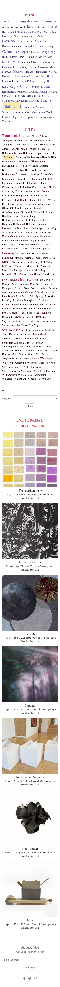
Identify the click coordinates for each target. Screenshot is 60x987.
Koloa (5, 240)
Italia (15, 61)
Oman (35, 76)
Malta (52, 67)
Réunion (53, 91)
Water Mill (8, 362)
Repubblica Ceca (40, 87)
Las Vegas (7, 248)
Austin (33, 149)
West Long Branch (11, 367)
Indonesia (14, 56)
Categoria (6, 398)
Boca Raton (8, 165)
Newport (48, 279)
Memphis (30, 257)
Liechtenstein (47, 62)
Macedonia (43, 67)
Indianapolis (38, 228)
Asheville (33, 144)
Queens (13, 312)
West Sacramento (11, 371)
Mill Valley (47, 262)
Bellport (38, 153)
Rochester (41, 317)
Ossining (49, 292)
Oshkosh (39, 292)
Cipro (40, 32)
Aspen (52, 144)
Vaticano (38, 117)
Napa (44, 270)
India (5, 57)
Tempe (38, 350)
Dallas (19, 191)
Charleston (36, 178)
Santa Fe (7, 334)
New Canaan (20, 274)
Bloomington (38, 161)
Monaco (29, 71)
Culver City (8, 191)
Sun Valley (7, 350)
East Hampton (18, 195)
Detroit (6, 195)
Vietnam (6, 120)
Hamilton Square (11, 216)
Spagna (46, 100)
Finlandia (28, 46)
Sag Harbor (8, 321)
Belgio (31, 26)
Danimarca (9, 41)
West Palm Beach (31, 367)
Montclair (46, 266)
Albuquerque (9, 140)
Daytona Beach (32, 191)
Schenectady (41, 338)
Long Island (45, 248)
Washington (47, 358)
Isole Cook (48, 56)
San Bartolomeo (10, 95)
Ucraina (6, 117)
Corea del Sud (10, 36)
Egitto (20, 41)
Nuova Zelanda (22, 76)
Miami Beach (19, 262)
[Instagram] (35, 978)
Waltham (34, 358)
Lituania (7, 67)
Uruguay (28, 117)
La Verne (23, 240)
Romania (33, 91)
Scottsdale (7, 342)
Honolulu (41, 224)
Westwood (26, 371)
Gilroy (5, 208)
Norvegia (7, 76)
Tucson (53, 350)
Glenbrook (15, 208)
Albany (43, 136)
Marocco (7, 71)
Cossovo (24, 36)
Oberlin (53, 288)
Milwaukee (19, 266)
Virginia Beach (10, 358)
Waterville (20, 362)
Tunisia (41, 112)
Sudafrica (29, 107)
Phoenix (6, 304)
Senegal (36, 95)
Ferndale (6, 200)
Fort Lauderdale (33, 200)
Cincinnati (7, 183)
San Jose (25, 330)
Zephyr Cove (45, 378)
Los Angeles (10, 253)
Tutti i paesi (10, 21)
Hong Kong (47, 51)
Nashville (7, 274)
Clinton (43, 183)
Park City (7, 300)
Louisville (25, 253)
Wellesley (32, 362)
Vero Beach (42, 354)
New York (25, 279)
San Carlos (22, 325)
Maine (45, 253)
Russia (43, 91)
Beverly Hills (49, 157)
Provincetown (44, 308)
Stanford (47, 346)
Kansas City (8, 236)
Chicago (48, 178)
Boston (27, 165)
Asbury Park (20, 144)
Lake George (8, 244)
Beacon (18, 153)
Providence (29, 308)
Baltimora (7, 153)
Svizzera (8, 112)
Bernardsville (23, 157)
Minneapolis (33, 266)
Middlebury (33, 262)
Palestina (6, 81)
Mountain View (31, 270)
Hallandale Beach (43, 212)
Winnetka (7, 378)
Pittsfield (39, 304)
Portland (50, 304)
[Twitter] (29, 978)
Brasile (52, 26)
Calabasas (21, 174)
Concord (36, 187)
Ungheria (17, 117)
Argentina (26, 21)
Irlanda (29, 56)
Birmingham (8, 161)
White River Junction (44, 371)
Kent (42, 236)
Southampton (9, 346)
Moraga (18, 270)
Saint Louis (21, 321)
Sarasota (6, 338)
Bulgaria (7, 32)
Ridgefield (7, 317)
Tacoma (29, 350)
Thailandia (30, 112)
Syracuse (19, 350)
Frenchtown (8, 204)
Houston (7, 228)
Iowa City (52, 228)
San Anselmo (49, 321)
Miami (6, 262)
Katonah (20, 236)
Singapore (8, 100)
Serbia (45, 95)
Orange (29, 292)
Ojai (4, 292)
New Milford (48, 274)
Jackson (6, 232)
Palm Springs (37, 296)
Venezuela (49, 117)
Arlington (7, 144)
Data (4, 390)
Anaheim (34, 140)
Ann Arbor (45, 140)
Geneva (49, 204)
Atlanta (15, 149)
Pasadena (18, 300)
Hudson (17, 228)
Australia (39, 21)
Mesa (52, 257)
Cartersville (8, 178)
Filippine (16, 46)
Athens (6, 149)
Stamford (37, 346)
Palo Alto (50, 296)
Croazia (32, 36)
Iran (22, 56)
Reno (21, 312)
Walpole (23, 358)
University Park (10, 354)
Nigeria (53, 71)
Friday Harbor (23, 204)
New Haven (34, 274)
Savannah (28, 338)
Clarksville (20, 183)
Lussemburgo (21, 67)
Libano (34, 62)
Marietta (19, 257)
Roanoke (30, 317)
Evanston (32, 195)
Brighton (6, 170)
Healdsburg (31, 220)
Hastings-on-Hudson (13, 220)
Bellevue (27, 153)
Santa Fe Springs (22, 334)
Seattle (18, 342)
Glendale (37, 208)
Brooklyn (18, 170)
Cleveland (32, 183)
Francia (40, 45)
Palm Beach (8, 296)
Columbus (25, 187)
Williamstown (9, 374)
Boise (19, 165)
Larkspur (45, 244)
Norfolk (34, 284)
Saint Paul (35, 321)
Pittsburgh (28, 304)
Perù (23, 81)
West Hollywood (47, 362)
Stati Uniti (12, 106)
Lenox (17, 248)
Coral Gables (49, 187)
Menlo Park (42, 257)
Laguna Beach (37, 240)
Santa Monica (40, 334)
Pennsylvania (31, 300)
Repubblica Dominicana (15, 91)
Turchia (50, 112)
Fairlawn (42, 195)
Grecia (35, 52)
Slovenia (34, 100)
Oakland (42, 288)
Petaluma (43, 300)
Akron (34, 136)
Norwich (18, 288)
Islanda (38, 56)
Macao (33, 67)
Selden (26, 342)
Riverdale (19, 317)
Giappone (24, 52)
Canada (18, 31)
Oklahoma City (16, 292)
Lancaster (22, 244)
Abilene (26, 136)
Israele (6, 62)
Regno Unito (18, 86)
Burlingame (8, 174)
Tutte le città (11, 135)
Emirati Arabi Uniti (36, 41)
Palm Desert (22, 296)
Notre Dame (30, 288)
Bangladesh (20, 26)
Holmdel (30, 224)
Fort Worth (49, 200)
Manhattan (7, 257)
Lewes (25, 248)
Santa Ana (50, 330)
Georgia (51, 46)
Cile (26, 32)
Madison (36, 253)
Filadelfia (18, 200)
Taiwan (19, 112)
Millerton (7, 266)
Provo (5, 312)
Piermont (17, 304)
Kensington (32, 236)
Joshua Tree (45, 232)
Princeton (17, 308)
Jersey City (31, 232)
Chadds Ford (22, 178)
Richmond (45, 312)
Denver (46, 191)
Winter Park (20, 378)
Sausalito (17, 338)
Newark (39, 279)
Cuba (40, 36)
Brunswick (30, 170)
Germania (9, 51)
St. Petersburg (24, 346)
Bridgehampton (40, 165)
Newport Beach (10, 284)
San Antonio (8, 325)
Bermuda (41, 26)
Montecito (7, 270)
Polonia (31, 81)
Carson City (47, 174)
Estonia (6, 46)
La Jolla (14, 240)
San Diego (34, 325)
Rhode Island (32, 312)
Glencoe (27, 208)
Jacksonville (18, 232)
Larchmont (33, 244)
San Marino (25, 95)
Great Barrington (11, 212)
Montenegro (41, 71)
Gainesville (37, 204)
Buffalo (42, 170)
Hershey (42, 220)
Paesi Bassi (47, 76)
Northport (7, 288)
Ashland (43, 144)
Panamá (16, 81)
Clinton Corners (10, 187)
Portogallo (44, 81)
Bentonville (50, 153)
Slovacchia (21, 100)
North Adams (47, 284)
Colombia (50, 32)
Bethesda (36, 157)
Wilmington (40, 374)
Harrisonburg (28, 216)
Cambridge (33, 174)
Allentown (22, 140)
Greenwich (26, 212)
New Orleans (9, 279)
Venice (23, 354)
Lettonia (25, 62)
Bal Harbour (44, 149)
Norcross (24, 284)
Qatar (5, 86)
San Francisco (11, 330)
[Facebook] (24, 978)
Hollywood (19, 224)
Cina (33, 32)
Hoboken (7, 224)
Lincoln (34, 248)
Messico (18, 71)
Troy (45, 350)
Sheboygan (37, 342)
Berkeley (8, 157)
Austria (51, 21)
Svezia (40, 107)
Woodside (32, 378)
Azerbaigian (7, 26)
